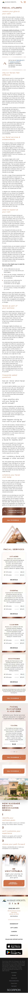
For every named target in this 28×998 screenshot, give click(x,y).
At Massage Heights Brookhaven (10, 30)
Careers (14, 931)
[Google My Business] (18, 904)
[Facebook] (12, 904)
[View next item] (16, 751)
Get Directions (14, 916)
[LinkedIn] (15, 904)
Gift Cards (14, 927)
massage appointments (8, 332)
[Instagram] (9, 904)
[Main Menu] (25, 2)
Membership (14, 924)
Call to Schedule (13, 520)
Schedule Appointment (13, 883)
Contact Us (14, 935)
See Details (14, 579)
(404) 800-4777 (14, 908)
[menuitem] (14, 972)
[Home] (9, 2)
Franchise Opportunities (14, 939)
